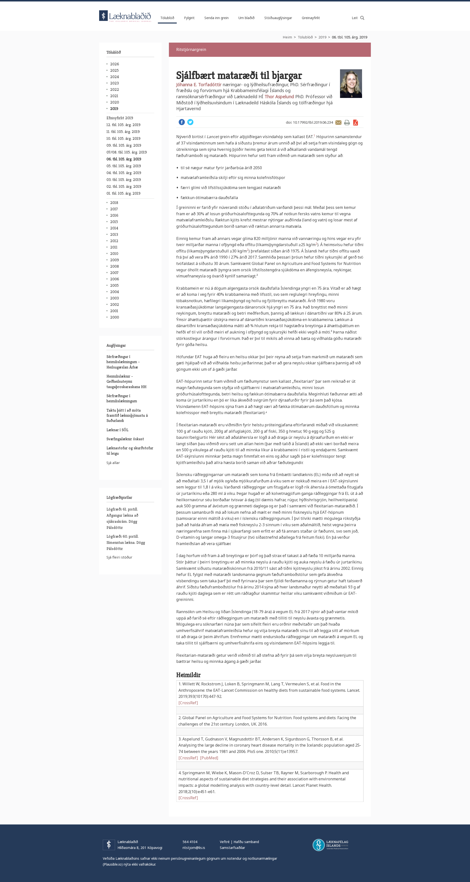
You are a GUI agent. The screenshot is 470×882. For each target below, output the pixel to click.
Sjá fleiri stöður (119, 557)
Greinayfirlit (311, 17)
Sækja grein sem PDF (355, 122)
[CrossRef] (188, 702)
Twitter (190, 122)
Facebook (182, 122)
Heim (287, 37)
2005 (114, 285)
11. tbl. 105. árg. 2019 (123, 131)
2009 (114, 259)
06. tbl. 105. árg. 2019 (349, 37)
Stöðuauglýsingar (278, 17)
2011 (114, 247)
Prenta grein (347, 122)
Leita (362, 18)
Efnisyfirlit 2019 (119, 117)
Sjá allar (113, 462)
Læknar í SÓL (117, 429)
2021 (114, 95)
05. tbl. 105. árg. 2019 (123, 165)
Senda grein (338, 122)
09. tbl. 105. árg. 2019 (123, 145)
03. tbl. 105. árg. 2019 (123, 179)
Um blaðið (246, 17)
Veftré (225, 841)
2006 (114, 279)
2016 (114, 215)
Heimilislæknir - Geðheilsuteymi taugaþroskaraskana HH (126, 381)
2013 (114, 234)
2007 (114, 272)
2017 (114, 209)
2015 (114, 221)
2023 (114, 83)
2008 (114, 266)
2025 (114, 70)
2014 (114, 228)
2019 (322, 37)
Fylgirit (189, 17)
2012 (114, 240)
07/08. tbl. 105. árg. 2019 (126, 152)
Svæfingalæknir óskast (125, 438)
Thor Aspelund (280, 96)
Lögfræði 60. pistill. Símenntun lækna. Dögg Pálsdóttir (125, 542)
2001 (114, 310)
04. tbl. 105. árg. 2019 (123, 172)
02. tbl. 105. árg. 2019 (123, 186)
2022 (114, 89)
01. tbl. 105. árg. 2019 (123, 193)
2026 (114, 64)
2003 (114, 298)
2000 (114, 317)
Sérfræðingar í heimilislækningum (121, 398)
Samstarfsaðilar (232, 847)
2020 (114, 102)
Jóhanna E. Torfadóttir (199, 84)
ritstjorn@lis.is (194, 847)
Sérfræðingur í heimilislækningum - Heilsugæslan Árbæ (123, 362)
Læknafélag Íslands (330, 845)
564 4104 (190, 841)
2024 (114, 76)
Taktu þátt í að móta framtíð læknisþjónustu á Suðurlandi (127, 415)
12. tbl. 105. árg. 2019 (123, 124)
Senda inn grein (216, 17)
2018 (114, 202)
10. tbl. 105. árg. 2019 (123, 138)
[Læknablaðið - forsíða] (125, 11)
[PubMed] (209, 758)
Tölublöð (305, 37)
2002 (114, 304)
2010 (114, 253)
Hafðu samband (246, 841)
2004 (114, 291)
